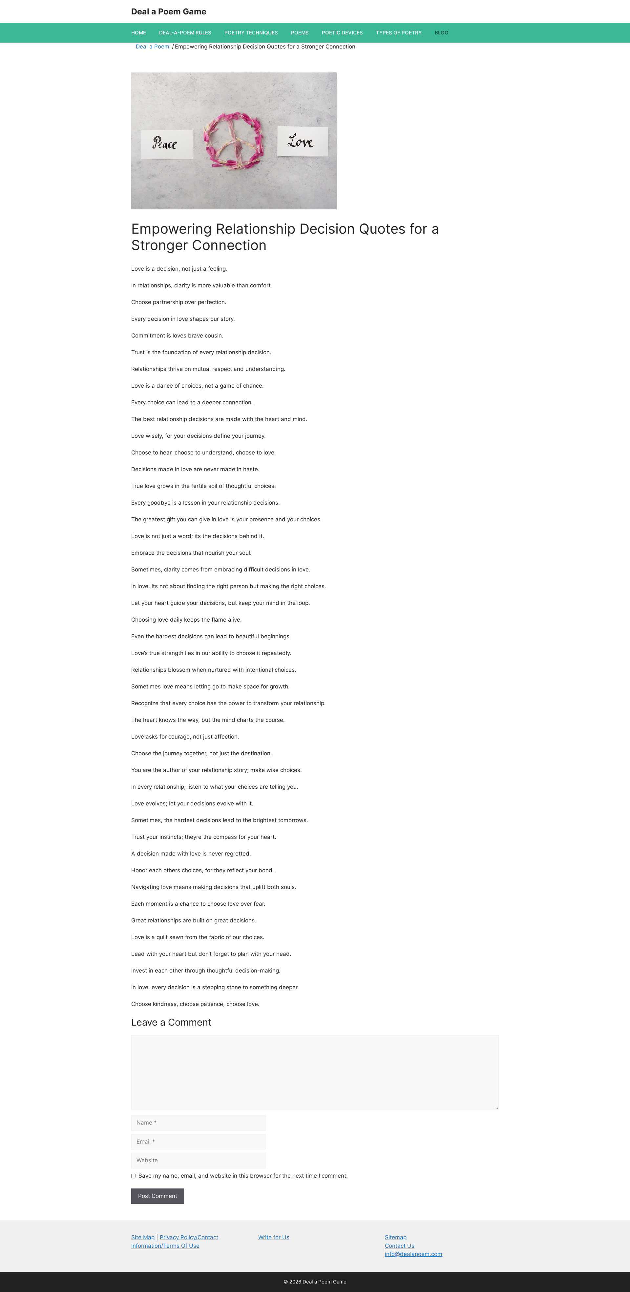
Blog (441, 32)
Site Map (143, 1237)
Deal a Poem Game (168, 11)
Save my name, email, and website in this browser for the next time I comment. (243, 1175)
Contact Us (399, 1246)
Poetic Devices (342, 32)
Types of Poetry (399, 32)
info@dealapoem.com (413, 1254)
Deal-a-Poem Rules (185, 32)
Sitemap (396, 1237)
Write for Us (273, 1237)
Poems (300, 32)
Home (138, 32)
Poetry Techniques (251, 32)
